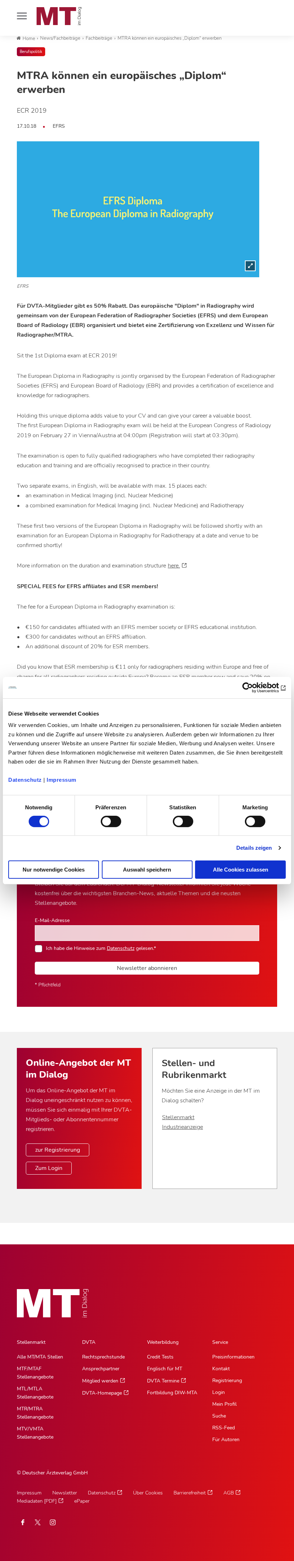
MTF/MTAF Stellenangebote (35, 1372)
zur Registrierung (57, 1150)
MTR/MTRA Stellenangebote (35, 1412)
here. (174, 566)
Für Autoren (226, 1439)
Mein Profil (224, 1404)
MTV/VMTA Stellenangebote (35, 1432)
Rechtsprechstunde (103, 1356)
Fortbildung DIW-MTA (172, 1392)
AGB (228, 1492)
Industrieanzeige (182, 1127)
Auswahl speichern (147, 870)
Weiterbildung (163, 1342)
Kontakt (221, 1368)
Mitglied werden (100, 1380)
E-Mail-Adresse (52, 920)
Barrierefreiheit (190, 1492)
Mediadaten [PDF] (37, 1501)
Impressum (61, 780)
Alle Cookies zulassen (240, 870)
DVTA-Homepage (102, 1393)
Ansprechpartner (100, 1368)
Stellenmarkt (178, 1117)
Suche (219, 1416)
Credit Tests (160, 1356)
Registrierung (227, 1380)
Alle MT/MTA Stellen (40, 1356)
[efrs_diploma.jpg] (138, 209)
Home (29, 38)
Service (220, 1342)
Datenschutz (25, 780)
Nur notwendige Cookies (54, 870)
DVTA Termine (163, 1380)
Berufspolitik (31, 51)
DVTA (88, 1342)
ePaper (82, 1501)
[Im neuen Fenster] (37, 1522)
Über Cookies (148, 1492)
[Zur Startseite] (59, 16)
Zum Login (48, 1168)
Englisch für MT (164, 1368)
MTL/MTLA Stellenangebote (35, 1392)
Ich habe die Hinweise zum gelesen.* (101, 948)
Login (218, 1392)
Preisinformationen (233, 1356)
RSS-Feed (223, 1427)
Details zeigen (254, 848)
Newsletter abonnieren (147, 968)
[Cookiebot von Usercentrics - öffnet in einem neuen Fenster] (254, 687)
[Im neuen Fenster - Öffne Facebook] (22, 1522)
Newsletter (64, 1492)
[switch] (104, 819)
